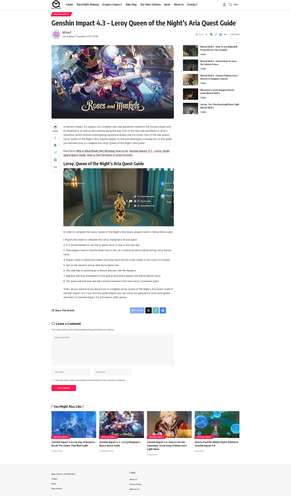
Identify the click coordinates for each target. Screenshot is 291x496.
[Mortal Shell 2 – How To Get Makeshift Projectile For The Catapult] (190, 50)
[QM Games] (56, 4)
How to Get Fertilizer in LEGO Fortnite (110, 155)
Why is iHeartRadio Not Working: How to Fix (102, 150)
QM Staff (66, 32)
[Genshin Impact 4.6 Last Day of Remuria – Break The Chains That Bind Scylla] (74, 424)
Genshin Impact (62, 14)
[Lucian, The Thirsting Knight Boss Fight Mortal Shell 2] (190, 108)
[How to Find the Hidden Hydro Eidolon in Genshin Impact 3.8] (217, 424)
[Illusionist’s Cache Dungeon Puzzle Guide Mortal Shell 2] (190, 94)
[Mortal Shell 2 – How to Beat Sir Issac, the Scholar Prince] (190, 65)
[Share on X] (211, 34)
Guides (203, 54)
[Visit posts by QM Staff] (56, 34)
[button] (224, 4)
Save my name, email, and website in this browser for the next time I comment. (90, 380)
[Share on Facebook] (206, 34)
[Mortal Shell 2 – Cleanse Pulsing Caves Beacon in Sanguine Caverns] (190, 79)
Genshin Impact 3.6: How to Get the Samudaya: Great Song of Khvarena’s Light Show (167, 446)
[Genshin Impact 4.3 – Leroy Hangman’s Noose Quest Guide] (121, 424)
